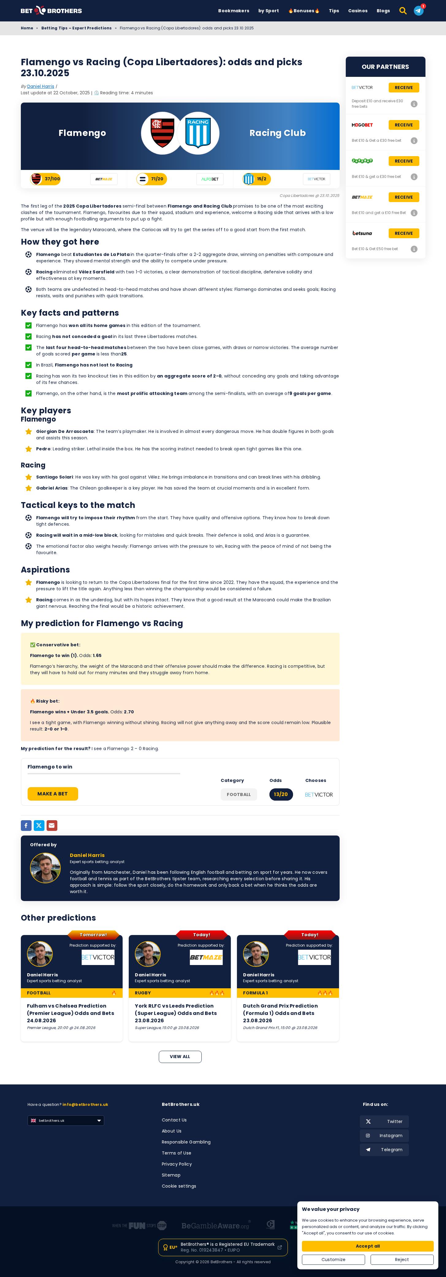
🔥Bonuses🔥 (304, 11)
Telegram (391, 1150)
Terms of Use (176, 1153)
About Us (171, 1131)
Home (27, 28)
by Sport (268, 11)
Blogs (383, 11)
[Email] (52, 825)
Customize (334, 1259)
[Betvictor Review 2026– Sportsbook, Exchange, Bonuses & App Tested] (414, 104)
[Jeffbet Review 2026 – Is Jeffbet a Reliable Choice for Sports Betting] (414, 177)
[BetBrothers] (56, 11)
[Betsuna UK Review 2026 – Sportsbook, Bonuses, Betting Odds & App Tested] (414, 249)
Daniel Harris (41, 86)
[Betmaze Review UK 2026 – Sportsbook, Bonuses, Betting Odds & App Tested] (414, 213)
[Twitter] (39, 825)
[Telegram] (419, 11)
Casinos (358, 11)
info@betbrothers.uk (86, 1104)
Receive (404, 88)
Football (239, 794)
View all (180, 1057)
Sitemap (171, 1175)
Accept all (368, 1246)
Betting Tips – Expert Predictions (76, 28)
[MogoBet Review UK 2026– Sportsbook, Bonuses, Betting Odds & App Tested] (414, 140)
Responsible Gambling (186, 1142)
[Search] (403, 10)
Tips (334, 11)
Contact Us (174, 1120)
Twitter (395, 1121)
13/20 (281, 794)
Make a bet (52, 793)
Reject (402, 1259)
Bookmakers (233, 11)
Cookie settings (179, 1186)
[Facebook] (26, 825)
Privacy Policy (177, 1164)
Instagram (391, 1135)
